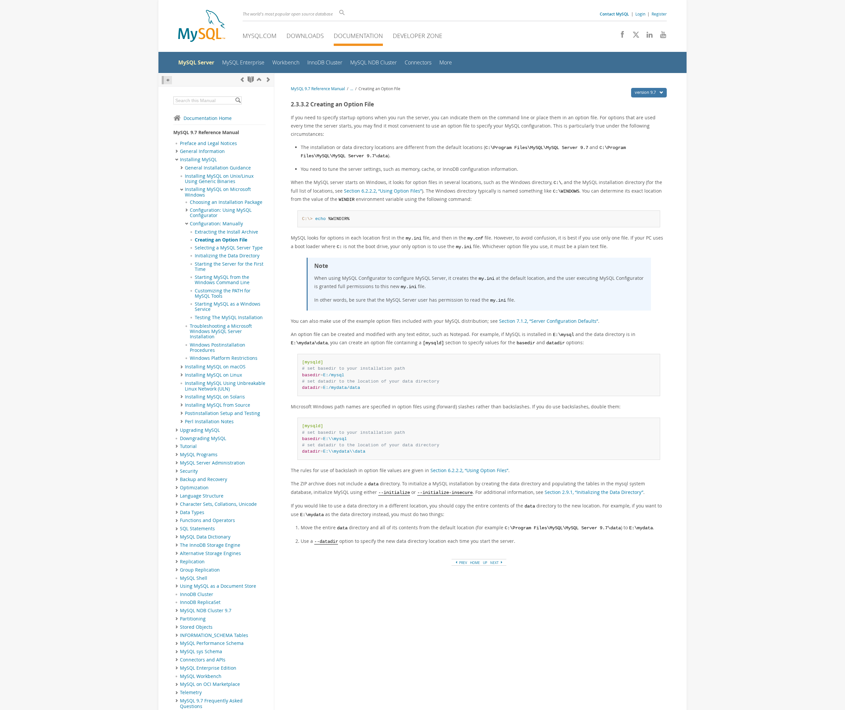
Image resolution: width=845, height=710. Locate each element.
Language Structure (201, 496)
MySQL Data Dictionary (205, 537)
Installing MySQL (198, 160)
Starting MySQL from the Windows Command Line (222, 279)
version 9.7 (646, 92)
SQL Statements (197, 529)
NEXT (495, 562)
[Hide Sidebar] (167, 80)
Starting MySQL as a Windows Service (227, 306)
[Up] (259, 79)
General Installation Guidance (218, 168)
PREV (462, 562)
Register (659, 14)
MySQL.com (260, 36)
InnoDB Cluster (196, 594)
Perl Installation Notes (209, 422)
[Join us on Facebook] (620, 36)
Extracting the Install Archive (226, 232)
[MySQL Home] (201, 26)
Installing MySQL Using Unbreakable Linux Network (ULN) (225, 386)
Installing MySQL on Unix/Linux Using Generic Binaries (219, 178)
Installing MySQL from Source (217, 405)
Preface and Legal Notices (208, 143)
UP (485, 562)
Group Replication (200, 570)
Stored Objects (196, 627)
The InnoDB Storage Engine (210, 545)
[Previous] (242, 79)
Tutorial (188, 446)
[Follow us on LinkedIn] (647, 36)
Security (189, 471)
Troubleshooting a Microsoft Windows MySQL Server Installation (221, 331)
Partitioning (193, 619)
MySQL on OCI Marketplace (210, 684)
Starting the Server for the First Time (229, 266)
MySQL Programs (199, 455)
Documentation (358, 36)
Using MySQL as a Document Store (218, 586)
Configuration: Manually (216, 224)
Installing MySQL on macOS (215, 367)
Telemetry (191, 692)
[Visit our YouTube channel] (661, 36)
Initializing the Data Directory (227, 256)
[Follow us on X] (633, 36)
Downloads (305, 36)
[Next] (268, 79)
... (351, 88)
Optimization (194, 488)
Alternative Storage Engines (210, 553)
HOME (475, 562)
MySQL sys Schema (201, 651)
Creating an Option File (221, 240)
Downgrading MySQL (203, 438)
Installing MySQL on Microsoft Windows (218, 192)
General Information (202, 151)
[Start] (251, 79)
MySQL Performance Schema (212, 643)
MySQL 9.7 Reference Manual (318, 88)
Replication (192, 562)
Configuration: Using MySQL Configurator (221, 212)
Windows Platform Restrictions (223, 358)
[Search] (237, 100)
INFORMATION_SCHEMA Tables (214, 635)
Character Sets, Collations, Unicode (218, 504)
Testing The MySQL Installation (229, 317)
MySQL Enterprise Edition (208, 668)
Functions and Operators (207, 520)
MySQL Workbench (200, 676)
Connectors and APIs (202, 660)
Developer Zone (417, 36)
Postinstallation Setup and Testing (222, 413)
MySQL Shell (193, 578)
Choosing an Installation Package (226, 202)
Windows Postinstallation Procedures (217, 347)
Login (640, 14)
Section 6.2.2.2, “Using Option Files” (383, 191)
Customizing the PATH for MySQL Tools (223, 293)
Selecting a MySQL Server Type (229, 248)
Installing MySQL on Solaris (215, 397)
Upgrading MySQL (200, 430)
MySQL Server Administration (212, 463)
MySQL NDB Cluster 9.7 (205, 611)
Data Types (192, 512)
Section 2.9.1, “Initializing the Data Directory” (594, 492)
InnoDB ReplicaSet (200, 602)
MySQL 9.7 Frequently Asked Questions (211, 703)
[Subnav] (176, 151)
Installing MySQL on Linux (213, 375)
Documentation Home (208, 118)
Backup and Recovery (203, 479)
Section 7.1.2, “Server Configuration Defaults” (548, 321)
